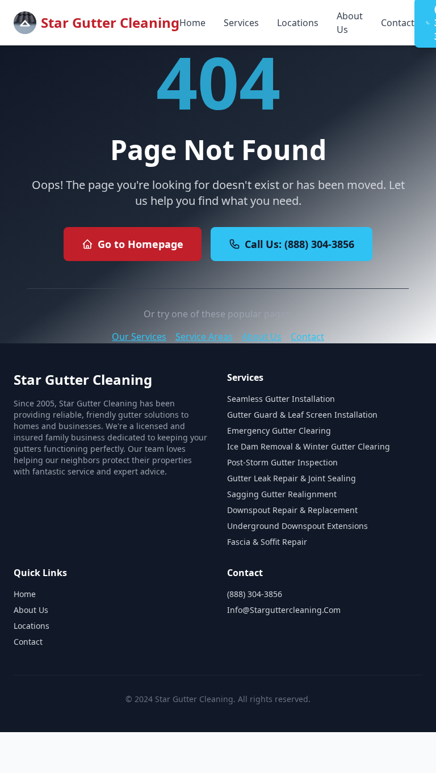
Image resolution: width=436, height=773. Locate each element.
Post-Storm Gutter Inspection (282, 462)
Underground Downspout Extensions (297, 525)
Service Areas (204, 336)
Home (192, 22)
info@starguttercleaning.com (284, 609)
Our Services (139, 336)
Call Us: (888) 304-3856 (299, 244)
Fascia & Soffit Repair (267, 541)
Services (241, 22)
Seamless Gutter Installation (281, 398)
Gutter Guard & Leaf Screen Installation (302, 414)
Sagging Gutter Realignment (282, 494)
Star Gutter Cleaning (110, 22)
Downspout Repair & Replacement (292, 510)
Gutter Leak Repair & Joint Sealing (291, 478)
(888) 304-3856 (254, 594)
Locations (297, 22)
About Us (350, 23)
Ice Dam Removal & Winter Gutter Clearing (308, 446)
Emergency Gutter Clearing (279, 430)
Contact (397, 22)
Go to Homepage (140, 244)
